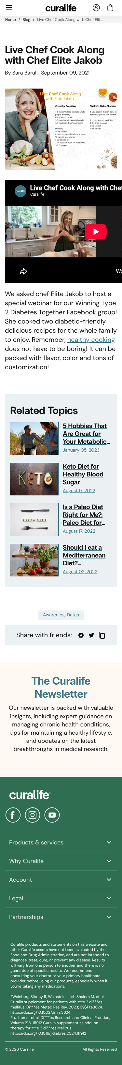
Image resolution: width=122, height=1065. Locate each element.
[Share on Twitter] (91, 635)
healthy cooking (91, 340)
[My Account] (96, 8)
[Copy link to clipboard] (102, 635)
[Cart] (110, 8)
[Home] (61, 794)
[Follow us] (13, 815)
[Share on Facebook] (81, 635)
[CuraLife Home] (61, 7)
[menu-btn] (9, 8)
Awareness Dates (61, 615)
